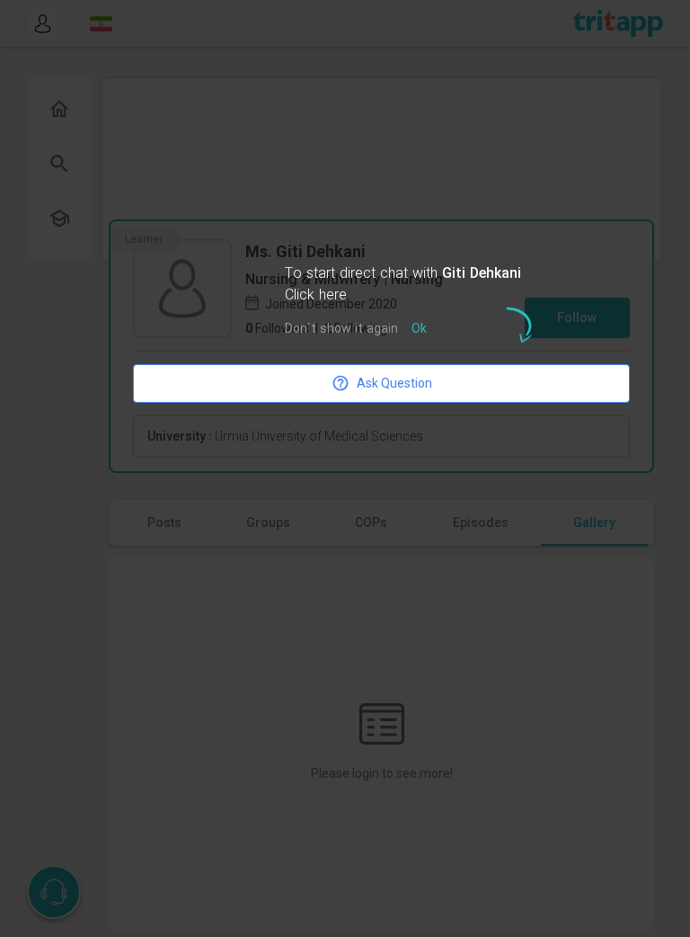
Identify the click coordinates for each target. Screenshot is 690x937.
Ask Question (394, 383)
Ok (419, 329)
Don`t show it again (341, 329)
